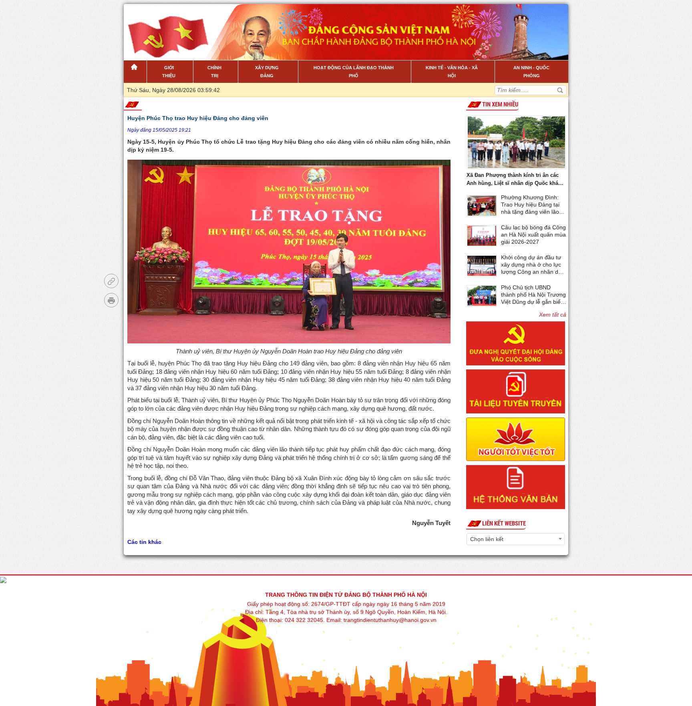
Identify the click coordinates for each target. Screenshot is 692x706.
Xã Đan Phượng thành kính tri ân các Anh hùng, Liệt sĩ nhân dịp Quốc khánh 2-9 (516, 179)
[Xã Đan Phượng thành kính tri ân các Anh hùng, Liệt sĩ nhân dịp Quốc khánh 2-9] (516, 141)
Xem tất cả (552, 314)
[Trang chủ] (135, 71)
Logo (164, 27)
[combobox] (516, 539)
